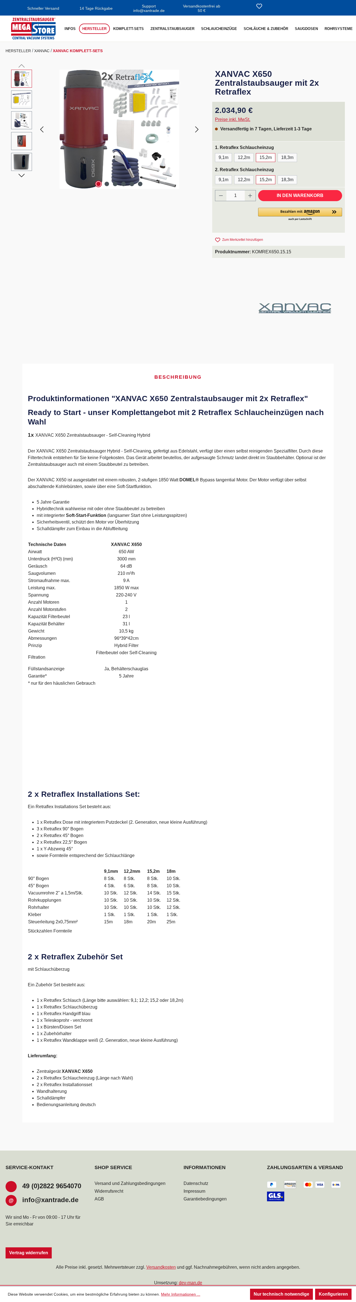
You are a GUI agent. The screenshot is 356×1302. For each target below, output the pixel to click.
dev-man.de (190, 1282)
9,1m (223, 157)
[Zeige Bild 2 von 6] (107, 184)
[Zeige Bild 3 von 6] (115, 184)
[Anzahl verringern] (221, 195)
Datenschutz (196, 1183)
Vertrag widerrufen (28, 1252)
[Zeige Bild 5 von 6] (132, 184)
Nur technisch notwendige (281, 1294)
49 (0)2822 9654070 (51, 1186)
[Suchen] (246, 6)
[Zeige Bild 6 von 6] (140, 184)
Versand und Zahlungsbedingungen (130, 1183)
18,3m (287, 157)
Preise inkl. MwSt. (232, 119)
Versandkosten (161, 1267)
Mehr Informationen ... (180, 1294)
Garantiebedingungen (205, 1199)
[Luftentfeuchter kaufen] (33, 28)
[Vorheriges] (42, 129)
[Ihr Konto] (272, 6)
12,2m (244, 157)
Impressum (194, 1191)
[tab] (178, 377)
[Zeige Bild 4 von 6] (123, 184)
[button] (300, 214)
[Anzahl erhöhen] (250, 195)
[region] (106, 129)
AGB (99, 1199)
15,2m (265, 157)
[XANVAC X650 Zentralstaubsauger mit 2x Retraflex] (119, 129)
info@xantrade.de (50, 1200)
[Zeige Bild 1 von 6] (98, 184)
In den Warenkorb (300, 195)
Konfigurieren (333, 1294)
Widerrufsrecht (109, 1191)
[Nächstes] (197, 129)
